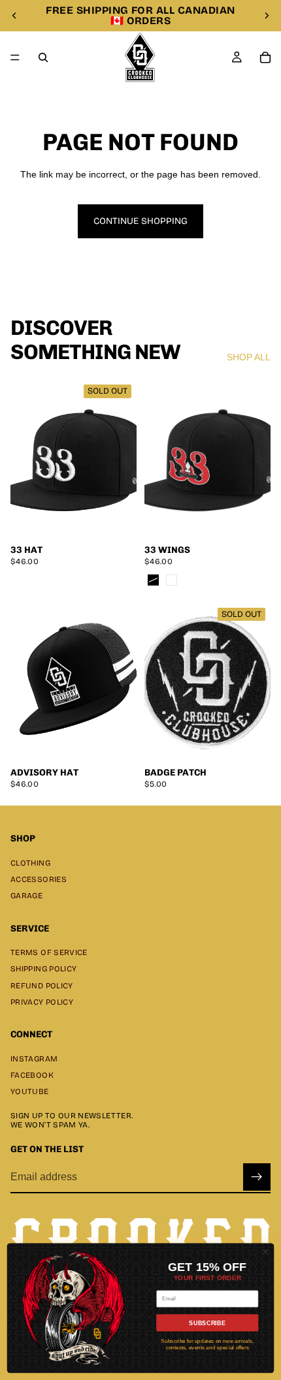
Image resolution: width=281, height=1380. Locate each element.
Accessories (38, 879)
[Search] (43, 57)
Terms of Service (49, 952)
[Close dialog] (265, 1251)
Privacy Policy (41, 1002)
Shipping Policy (43, 968)
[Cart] (265, 57)
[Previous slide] (14, 15)
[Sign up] (257, 1177)
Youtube (29, 1091)
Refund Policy (41, 985)
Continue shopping (140, 221)
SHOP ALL (249, 357)
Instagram (34, 1058)
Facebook (32, 1075)
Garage (26, 895)
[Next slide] (266, 15)
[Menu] (15, 57)
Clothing (30, 863)
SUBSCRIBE (207, 1322)
